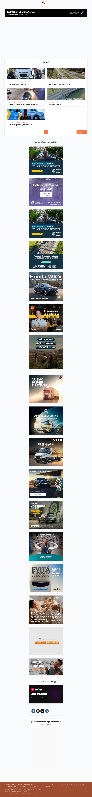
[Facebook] (33, 711)
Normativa (20, 82)
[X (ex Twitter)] (38, 711)
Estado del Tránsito (80, 785)
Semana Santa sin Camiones (18, 84)
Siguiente (81, 132)
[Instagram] (42, 711)
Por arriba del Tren (55, 104)
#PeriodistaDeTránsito (65, 785)
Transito (28, 82)
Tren (57, 102)
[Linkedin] (47, 711)
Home (54, 785)
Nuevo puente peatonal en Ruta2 (60, 84)
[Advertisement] (46, 39)
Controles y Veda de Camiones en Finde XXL (23, 104)
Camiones (12, 82)
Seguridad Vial (21, 122)
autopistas (52, 82)
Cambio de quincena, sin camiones (20, 125)
